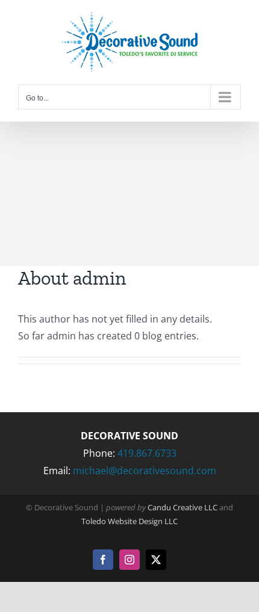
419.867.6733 (146, 453)
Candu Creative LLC (182, 507)
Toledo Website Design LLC (129, 521)
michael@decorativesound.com (144, 470)
